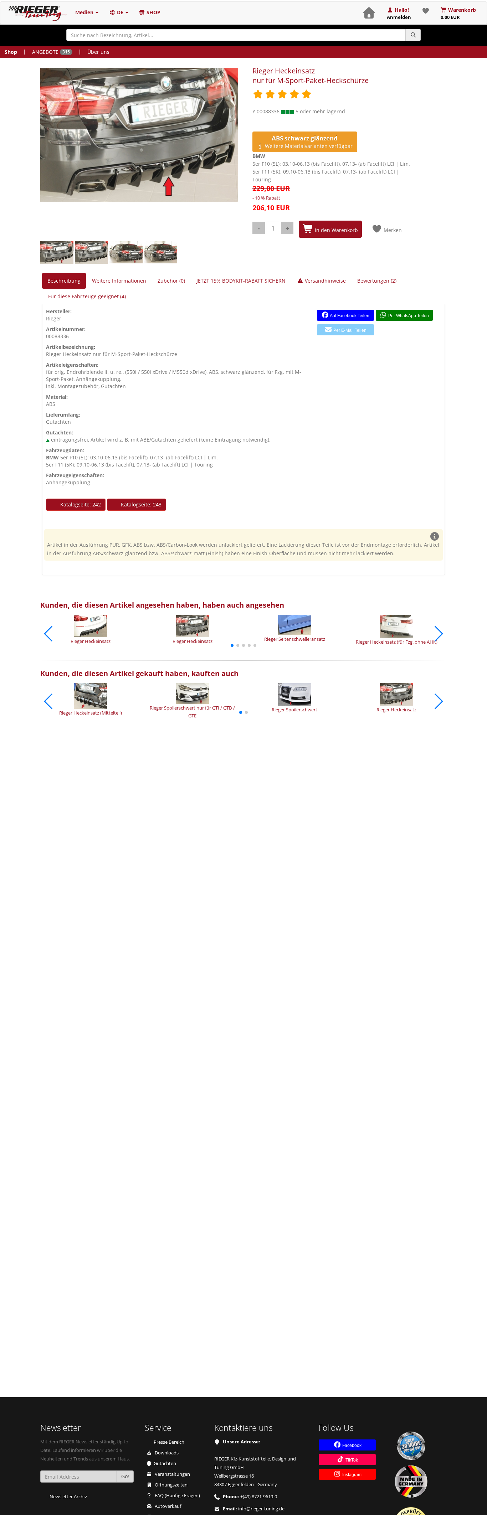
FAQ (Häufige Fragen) (177, 1496)
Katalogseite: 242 (80, 504)
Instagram (351, 1474)
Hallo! (399, 13)
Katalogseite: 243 (140, 504)
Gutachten (165, 1463)
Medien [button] (85, 12)
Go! (125, 1476)
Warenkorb (458, 13)
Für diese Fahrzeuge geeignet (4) (87, 296)
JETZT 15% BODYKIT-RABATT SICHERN (241, 280)
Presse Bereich (169, 1442)
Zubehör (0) (171, 280)
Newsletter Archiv (68, 1497)
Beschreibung (64, 280)
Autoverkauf (167, 1506)
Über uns (98, 51)
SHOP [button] (152, 12)
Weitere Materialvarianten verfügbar (308, 141)
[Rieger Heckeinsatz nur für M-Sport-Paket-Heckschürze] (139, 135)
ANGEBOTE (51, 51)
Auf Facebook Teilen (349, 315)
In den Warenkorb (335, 230)
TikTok (351, 1460)
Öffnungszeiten (171, 1485)
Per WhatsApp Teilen (408, 315)
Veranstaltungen (172, 1474)
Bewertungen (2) (376, 280)
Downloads (166, 1453)
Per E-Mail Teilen (349, 330)
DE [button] (120, 12)
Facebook (351, 1445)
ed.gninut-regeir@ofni (261, 1509)
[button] (232, 645)
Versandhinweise (324, 280)
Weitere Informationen (119, 280)
